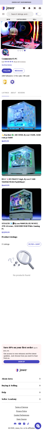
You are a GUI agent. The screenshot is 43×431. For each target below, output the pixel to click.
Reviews (21, 92)
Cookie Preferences (20, 410)
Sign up (20, 356)
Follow (7, 70)
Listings (5, 92)
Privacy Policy (20, 406)
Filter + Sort (32, 239)
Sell (33, 19)
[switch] (36, 14)
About (13, 92)
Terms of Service (20, 402)
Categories (21, 19)
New (8, 19)
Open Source (21, 414)
